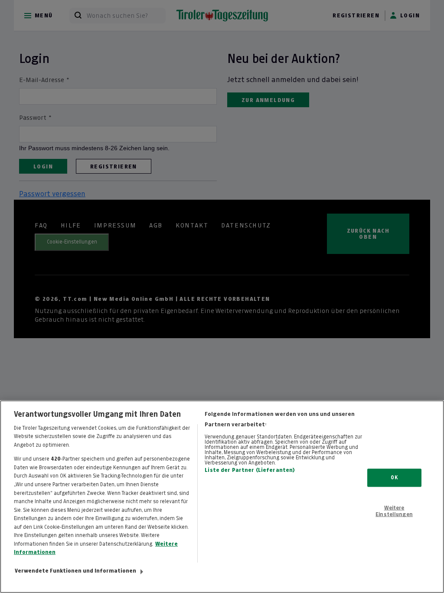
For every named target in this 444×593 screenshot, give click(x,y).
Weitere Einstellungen (394, 511)
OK (394, 477)
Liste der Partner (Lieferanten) (250, 470)
